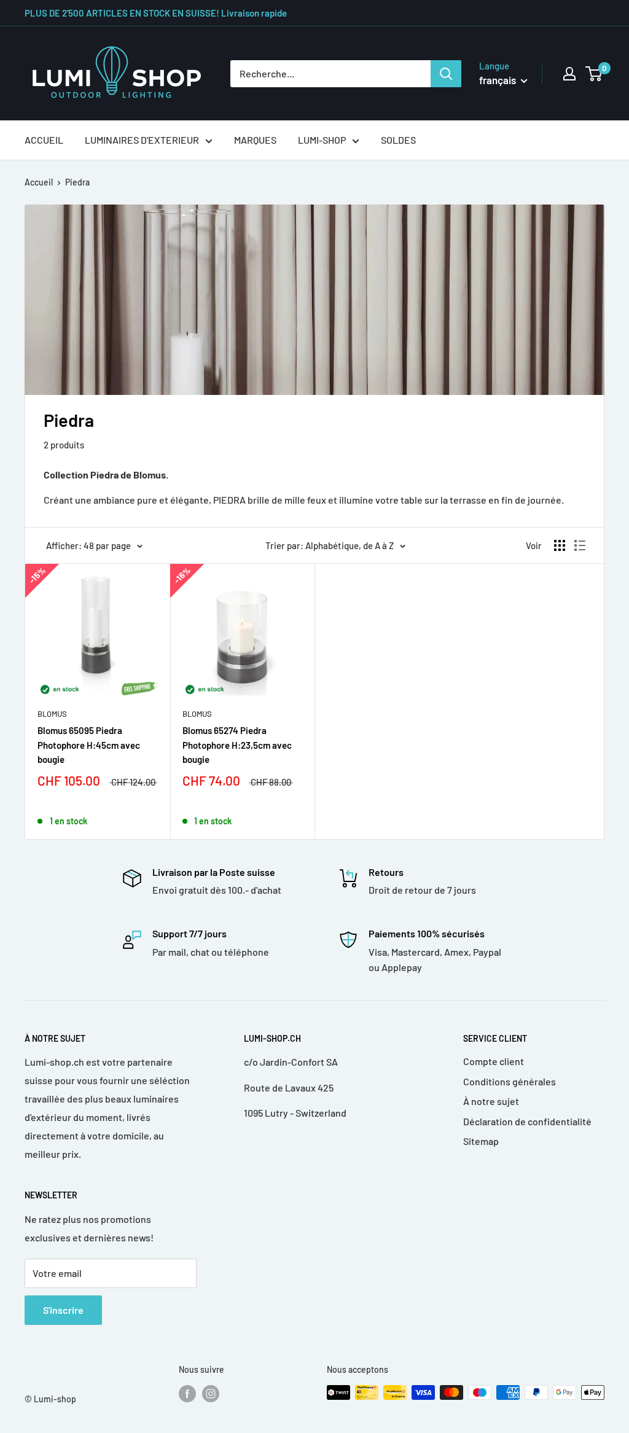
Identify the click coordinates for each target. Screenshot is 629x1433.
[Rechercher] (446, 73)
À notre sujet (491, 1101)
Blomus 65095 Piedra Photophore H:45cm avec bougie (88, 745)
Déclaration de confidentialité (527, 1121)
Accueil (39, 182)
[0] (594, 73)
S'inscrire (63, 1310)
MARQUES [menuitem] (255, 140)
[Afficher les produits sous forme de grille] (559, 545)
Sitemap (481, 1141)
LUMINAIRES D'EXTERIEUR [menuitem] (142, 140)
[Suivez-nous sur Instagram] (210, 1393)
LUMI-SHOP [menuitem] (322, 140)
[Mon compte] (569, 73)
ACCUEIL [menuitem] (44, 140)
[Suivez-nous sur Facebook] (187, 1393)
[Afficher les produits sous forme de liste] (579, 545)
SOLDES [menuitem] (398, 140)
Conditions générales (509, 1081)
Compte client (493, 1061)
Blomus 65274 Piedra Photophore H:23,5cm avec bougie (237, 745)
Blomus (52, 714)
